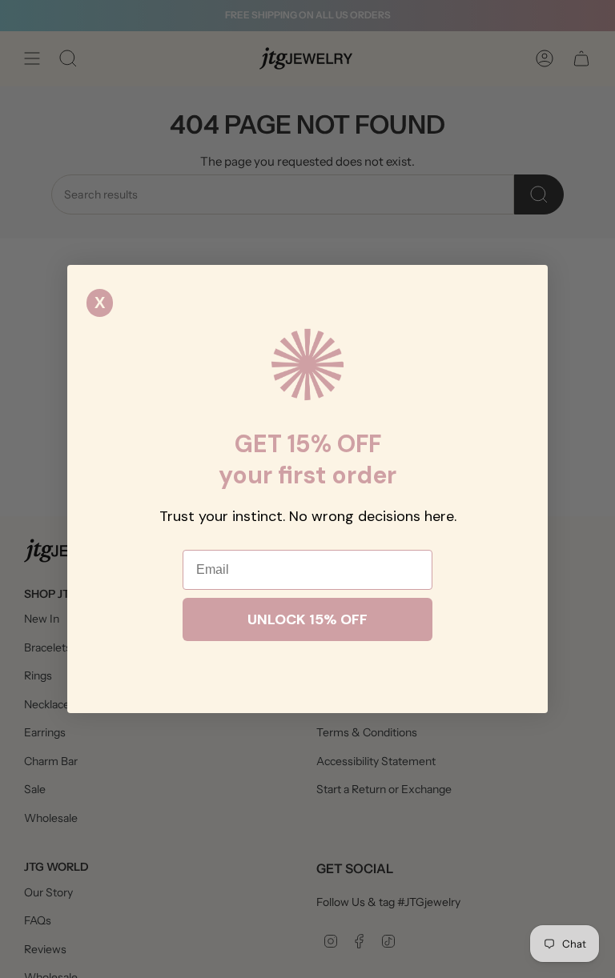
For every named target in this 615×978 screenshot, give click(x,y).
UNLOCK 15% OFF (307, 619)
